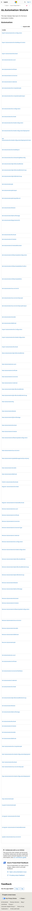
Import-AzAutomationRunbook (10, 347)
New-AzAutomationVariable (9, 468)
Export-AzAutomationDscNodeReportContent (13, 42)
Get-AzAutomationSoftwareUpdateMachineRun (14, 266)
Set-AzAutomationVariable (9, 732)
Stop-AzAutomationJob (8, 799)
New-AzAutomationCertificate (9, 370)
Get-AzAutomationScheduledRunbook (12, 245)
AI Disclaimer (4, 902)
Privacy (10, 904)
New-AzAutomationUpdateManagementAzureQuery (15, 458)
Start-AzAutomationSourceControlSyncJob (13, 766)
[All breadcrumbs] (2, 5)
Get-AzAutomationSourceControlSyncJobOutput (14, 306)
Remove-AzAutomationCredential (10, 535)
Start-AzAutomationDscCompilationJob (12, 746)
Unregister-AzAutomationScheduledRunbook (13, 827)
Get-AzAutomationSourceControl (10, 288)
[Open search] (24, 2)
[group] (16, 435)
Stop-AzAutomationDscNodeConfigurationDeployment (16, 776)
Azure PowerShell (14, 5)
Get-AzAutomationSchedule (9, 239)
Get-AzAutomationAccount (9, 60)
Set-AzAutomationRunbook (9, 721)
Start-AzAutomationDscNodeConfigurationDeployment (16, 754)
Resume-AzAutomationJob (8, 642)
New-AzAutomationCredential (9, 383)
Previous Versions (14, 902)
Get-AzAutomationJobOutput (9, 190)
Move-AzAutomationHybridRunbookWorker (13, 353)
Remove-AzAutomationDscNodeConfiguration (14, 549)
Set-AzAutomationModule (8, 705)
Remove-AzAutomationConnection (11, 521)
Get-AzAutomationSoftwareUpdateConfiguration (14, 255)
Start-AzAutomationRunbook (9, 762)
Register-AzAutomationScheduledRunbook (13, 502)
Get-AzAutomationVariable (9, 317)
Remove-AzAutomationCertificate (10, 515)
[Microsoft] (16, 2)
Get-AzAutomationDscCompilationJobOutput (13, 96)
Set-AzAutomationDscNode (9, 686)
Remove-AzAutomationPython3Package (12, 589)
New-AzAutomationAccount (9, 364)
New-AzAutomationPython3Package (11, 417)
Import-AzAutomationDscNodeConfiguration (13, 337)
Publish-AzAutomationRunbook (10, 482)
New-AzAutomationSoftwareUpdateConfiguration (14, 437)
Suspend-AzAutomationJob (9, 805)
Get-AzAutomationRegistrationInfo (11, 220)
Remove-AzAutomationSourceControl (11, 620)
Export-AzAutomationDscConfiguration (12, 33)
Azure (6, 5)
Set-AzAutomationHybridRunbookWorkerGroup (14, 698)
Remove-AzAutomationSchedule (10, 603)
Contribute (4, 904)
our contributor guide (19, 857)
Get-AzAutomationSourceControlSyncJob (12, 298)
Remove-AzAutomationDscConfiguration (12, 541)
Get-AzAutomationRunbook (9, 234)
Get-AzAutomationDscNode (9, 116)
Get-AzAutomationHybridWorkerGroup (12, 176)
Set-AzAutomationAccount (8, 655)
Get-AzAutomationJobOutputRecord (11, 198)
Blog (22, 902)
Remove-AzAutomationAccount (10, 509)
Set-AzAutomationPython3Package (11, 712)
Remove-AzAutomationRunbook (10, 598)
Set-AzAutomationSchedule (9, 726)
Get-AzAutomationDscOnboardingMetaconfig (13, 157)
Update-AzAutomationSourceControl (11, 837)
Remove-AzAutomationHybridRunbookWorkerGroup (15, 567)
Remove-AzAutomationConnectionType (12, 527)
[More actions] (29, 5)
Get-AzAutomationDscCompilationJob (11, 88)
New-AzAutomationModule (9, 411)
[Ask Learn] (26, 5)
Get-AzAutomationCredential (9, 82)
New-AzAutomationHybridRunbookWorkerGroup (14, 395)
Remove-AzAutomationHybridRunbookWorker (14, 559)
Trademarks (4, 909)
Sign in (29, 2)
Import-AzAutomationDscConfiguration (12, 329)
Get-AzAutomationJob (7, 184)
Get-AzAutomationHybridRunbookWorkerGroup (14, 170)
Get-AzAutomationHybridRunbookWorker (12, 164)
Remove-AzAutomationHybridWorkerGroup (13, 575)
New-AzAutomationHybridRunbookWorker (13, 389)
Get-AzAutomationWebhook (9, 323)
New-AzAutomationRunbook (9, 425)
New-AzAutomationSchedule (9, 431)
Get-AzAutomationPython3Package (11, 215)
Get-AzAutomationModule (8, 207)
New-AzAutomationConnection (10, 376)
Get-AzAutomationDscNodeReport (11, 149)
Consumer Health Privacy (7, 906)
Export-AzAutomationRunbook (10, 53)
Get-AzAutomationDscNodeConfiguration (12, 123)
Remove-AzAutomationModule (10, 582)
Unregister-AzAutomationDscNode (11, 816)
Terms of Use (20, 906)
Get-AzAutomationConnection (9, 75)
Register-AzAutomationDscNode (10, 486)
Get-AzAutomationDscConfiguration (11, 108)
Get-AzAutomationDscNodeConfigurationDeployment (16, 130)
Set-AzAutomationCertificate (9, 661)
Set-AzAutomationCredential (9, 680)
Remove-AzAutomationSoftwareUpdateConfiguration (15, 609)
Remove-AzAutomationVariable (10, 628)
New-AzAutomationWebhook (9, 474)
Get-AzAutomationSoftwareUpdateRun (12, 279)
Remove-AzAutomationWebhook (10, 634)
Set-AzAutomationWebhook (9, 738)
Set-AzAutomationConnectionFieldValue (12, 671)
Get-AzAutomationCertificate (9, 69)
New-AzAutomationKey (8, 401)
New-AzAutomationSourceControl (10, 450)
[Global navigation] (1, 2)
